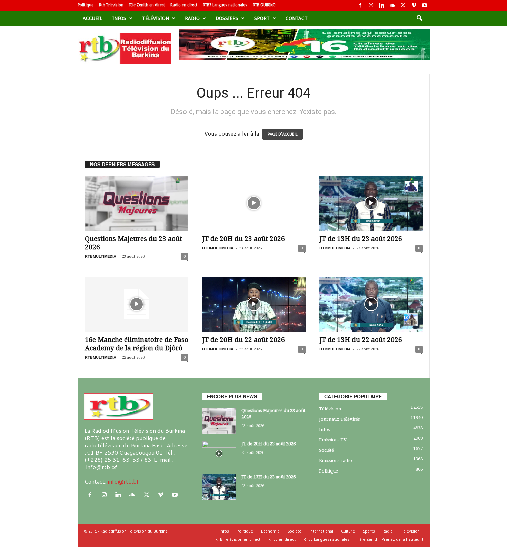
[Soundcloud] (392, 5)
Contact (297, 18)
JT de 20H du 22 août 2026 (243, 340)
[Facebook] (360, 5)
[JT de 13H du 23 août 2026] (371, 203)
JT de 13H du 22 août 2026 (360, 340)
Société (326, 450)
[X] (403, 5)
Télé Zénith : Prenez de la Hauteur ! (390, 539)
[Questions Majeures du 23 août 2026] (136, 203)
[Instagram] (371, 5)
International (321, 531)
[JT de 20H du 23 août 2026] (254, 203)
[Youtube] (424, 5)
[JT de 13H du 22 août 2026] (371, 304)
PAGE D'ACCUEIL (283, 134)
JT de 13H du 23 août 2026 (360, 239)
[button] (419, 18)
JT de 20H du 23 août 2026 (243, 239)
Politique (85, 5)
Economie (270, 531)
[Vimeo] (414, 5)
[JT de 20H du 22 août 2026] (254, 304)
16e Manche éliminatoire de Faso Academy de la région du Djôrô (136, 344)
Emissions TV (333, 439)
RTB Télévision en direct (237, 539)
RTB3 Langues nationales (225, 5)
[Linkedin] (382, 5)
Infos (119, 18)
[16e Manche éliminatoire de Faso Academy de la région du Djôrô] (136, 304)
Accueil (92, 18)
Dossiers (227, 18)
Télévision (155, 18)
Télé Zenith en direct (147, 5)
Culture (348, 531)
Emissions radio (335, 460)
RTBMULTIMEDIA (100, 256)
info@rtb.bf (123, 481)
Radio (192, 18)
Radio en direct (183, 5)
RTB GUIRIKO (264, 5)
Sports (369, 531)
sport (262, 18)
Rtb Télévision (111, 5)
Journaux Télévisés (339, 419)
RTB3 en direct (282, 539)
